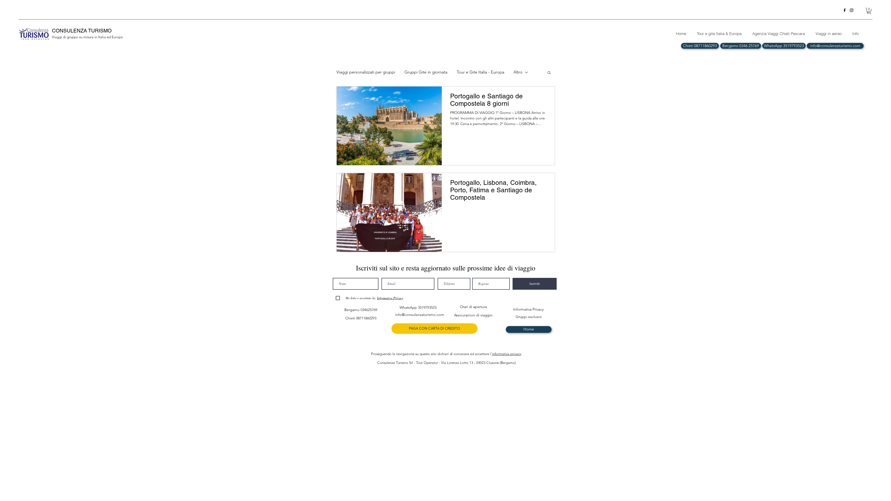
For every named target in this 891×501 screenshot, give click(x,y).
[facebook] (844, 10)
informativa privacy (506, 354)
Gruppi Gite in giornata (425, 72)
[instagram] (851, 10)
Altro (518, 72)
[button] (868, 11)
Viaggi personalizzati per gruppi (365, 72)
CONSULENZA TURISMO (82, 31)
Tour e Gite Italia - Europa (480, 72)
